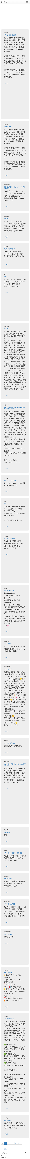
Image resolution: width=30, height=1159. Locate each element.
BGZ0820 (7, 832)
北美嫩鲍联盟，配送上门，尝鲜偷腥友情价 (14, 188)
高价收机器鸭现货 (9, 538)
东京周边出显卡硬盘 (10, 480)
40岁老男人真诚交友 (10, 904)
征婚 (5, 276)
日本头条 (4, 2)
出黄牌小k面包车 (9, 590)
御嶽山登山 (7, 644)
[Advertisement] (15, 14)
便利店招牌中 (8, 972)
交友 (5, 504)
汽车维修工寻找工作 (10, 35)
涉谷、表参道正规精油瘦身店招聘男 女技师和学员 (14, 408)
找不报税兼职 (8, 878)
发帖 (5, 1149)
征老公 (6, 329)
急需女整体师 (8, 934)
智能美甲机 (7, 1120)
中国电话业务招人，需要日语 (13, 853)
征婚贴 (6, 219)
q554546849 (8, 127)
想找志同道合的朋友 (10, 743)
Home (5, 1148)
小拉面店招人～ (9, 669)
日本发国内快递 (9, 1019)
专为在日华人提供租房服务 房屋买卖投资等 (15, 765)
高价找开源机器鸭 (9, 249)
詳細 (6, 83)
